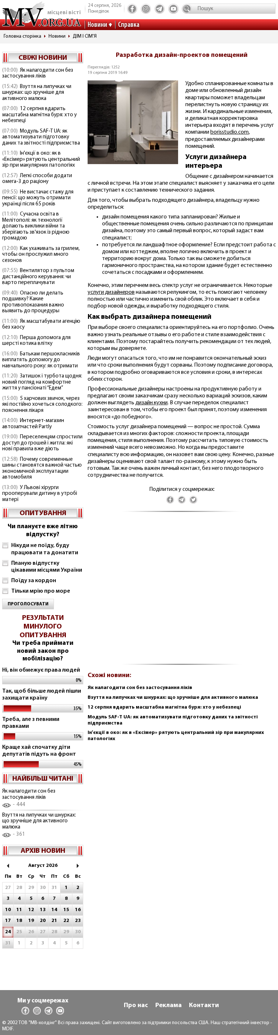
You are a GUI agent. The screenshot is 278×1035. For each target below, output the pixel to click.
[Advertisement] (182, 592)
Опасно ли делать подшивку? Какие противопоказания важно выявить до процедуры (33, 302)
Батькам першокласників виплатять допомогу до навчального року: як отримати (41, 360)
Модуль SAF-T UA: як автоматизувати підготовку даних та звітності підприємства (41, 137)
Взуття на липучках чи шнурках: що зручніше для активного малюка (36, 92)
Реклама (168, 1005)
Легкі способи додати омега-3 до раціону (37, 179)
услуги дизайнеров (111, 292)
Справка (128, 25)
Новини (97, 25)
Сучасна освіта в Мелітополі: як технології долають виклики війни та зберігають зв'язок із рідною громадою (36, 226)
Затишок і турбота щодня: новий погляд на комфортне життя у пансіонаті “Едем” (42, 382)
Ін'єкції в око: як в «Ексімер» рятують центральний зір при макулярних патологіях (41, 159)
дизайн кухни (151, 403)
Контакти (204, 1005)
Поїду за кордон (33, 581)
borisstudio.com (229, 132)
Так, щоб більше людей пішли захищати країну (41, 694)
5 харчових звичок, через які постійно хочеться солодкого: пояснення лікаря (42, 404)
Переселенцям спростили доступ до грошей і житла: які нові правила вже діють (42, 443)
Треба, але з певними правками (30, 723)
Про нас (136, 1005)
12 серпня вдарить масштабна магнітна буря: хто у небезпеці (39, 115)
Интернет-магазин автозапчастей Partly (33, 424)
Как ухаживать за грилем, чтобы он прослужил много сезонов (41, 254)
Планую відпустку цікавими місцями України (46, 566)
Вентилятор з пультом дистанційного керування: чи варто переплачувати (38, 276)
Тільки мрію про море (40, 591)
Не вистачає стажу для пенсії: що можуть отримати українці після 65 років (37, 198)
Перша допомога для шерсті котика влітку (36, 341)
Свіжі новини (42, 58)
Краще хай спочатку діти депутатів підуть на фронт (39, 750)
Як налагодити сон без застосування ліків (37, 73)
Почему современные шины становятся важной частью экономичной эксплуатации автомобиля (42, 468)
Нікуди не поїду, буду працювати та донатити (44, 549)
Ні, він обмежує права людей (41, 670)
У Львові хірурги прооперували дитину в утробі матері (39, 493)
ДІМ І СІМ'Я (85, 36)
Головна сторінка (22, 36)
